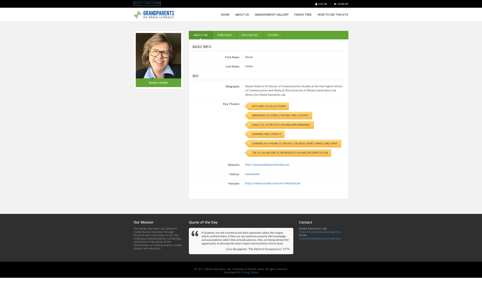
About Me (201, 35)
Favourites (250, 35)
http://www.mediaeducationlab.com (267, 164)
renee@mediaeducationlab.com (320, 238)
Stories (273, 35)
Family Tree (303, 14)
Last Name (232, 66)
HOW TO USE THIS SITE (332, 14)
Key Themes (231, 104)
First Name (232, 57)
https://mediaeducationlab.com (320, 232)
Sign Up (342, 3)
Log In (322, 3)
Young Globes (250, 272)
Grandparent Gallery (272, 14)
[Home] (154, 14)
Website (233, 164)
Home (225, 14)
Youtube (233, 183)
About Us (242, 14)
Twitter (234, 174)
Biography (232, 86)
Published (224, 35)
